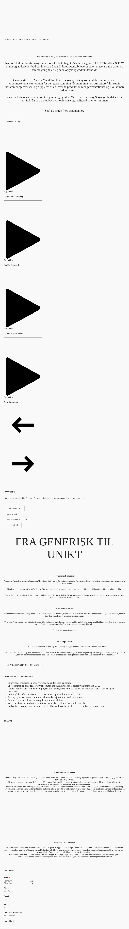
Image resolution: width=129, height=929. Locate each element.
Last (31, 883)
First (31, 881)
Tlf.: (6, 904)
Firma (6, 888)
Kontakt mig (9, 921)
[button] (23, 172)
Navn (7, 878)
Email (7, 896)
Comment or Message (13, 912)
